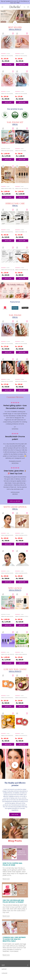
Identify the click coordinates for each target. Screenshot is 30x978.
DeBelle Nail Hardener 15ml (21, 269)
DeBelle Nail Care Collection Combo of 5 (22, 188)
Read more (6, 879)
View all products (15, 29)
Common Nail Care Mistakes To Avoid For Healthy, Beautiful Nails (14, 939)
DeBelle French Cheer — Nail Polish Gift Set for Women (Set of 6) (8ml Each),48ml (7, 188)
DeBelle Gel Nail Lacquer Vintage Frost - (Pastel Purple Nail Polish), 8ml (7, 93)
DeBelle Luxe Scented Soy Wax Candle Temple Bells (7, 735)
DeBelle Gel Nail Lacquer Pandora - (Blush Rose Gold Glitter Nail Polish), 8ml (7, 381)
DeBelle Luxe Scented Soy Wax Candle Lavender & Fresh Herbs (21, 697)
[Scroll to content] (15, 23)
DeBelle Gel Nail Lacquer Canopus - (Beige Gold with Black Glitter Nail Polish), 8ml (21, 343)
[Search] (24, 7)
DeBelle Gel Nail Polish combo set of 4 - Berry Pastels (20, 150)
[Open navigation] (2, 7)
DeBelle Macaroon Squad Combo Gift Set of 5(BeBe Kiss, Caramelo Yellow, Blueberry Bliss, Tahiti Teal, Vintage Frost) (8, 150)
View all (15, 124)
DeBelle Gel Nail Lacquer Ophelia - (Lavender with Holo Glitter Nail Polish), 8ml (7, 343)
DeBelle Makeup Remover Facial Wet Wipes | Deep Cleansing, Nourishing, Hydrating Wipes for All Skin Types (22, 654)
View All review (15, 501)
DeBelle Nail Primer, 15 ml (21, 231)
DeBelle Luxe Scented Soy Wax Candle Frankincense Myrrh (7, 697)
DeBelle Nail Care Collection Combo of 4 (8, 654)
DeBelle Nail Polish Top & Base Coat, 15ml (7, 231)
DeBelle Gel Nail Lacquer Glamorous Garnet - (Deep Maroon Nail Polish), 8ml (21, 93)
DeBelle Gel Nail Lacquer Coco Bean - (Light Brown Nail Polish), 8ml (7, 55)
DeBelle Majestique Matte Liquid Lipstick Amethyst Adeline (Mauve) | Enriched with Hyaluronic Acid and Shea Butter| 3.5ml (21, 573)
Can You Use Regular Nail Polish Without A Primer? (13, 901)
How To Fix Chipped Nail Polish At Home (12, 864)
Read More (15, 814)
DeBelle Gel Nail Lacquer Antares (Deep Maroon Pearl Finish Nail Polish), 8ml (21, 381)
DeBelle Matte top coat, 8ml (7, 269)
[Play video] (15, 765)
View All (15, 509)
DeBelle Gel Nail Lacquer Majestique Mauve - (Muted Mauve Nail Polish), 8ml (21, 55)
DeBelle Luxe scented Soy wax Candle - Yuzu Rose (21, 735)
